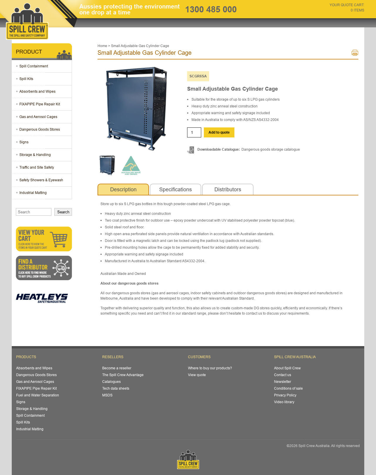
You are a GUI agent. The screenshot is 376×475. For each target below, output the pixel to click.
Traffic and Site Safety (36, 167)
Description (123, 189)
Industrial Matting (33, 192)
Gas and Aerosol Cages (38, 116)
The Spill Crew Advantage (123, 375)
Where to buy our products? (210, 368)
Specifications (175, 189)
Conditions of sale (288, 388)
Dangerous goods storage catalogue (270, 149)
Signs (23, 142)
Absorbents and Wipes (37, 91)
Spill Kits (26, 79)
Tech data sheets (115, 388)
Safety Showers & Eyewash (41, 180)
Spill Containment (33, 66)
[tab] (123, 189)
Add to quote (219, 132)
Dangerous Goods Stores (39, 129)
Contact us (282, 375)
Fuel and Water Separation (37, 395)
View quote (197, 375)
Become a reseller (116, 368)
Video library (284, 402)
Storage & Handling (35, 154)
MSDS (107, 395)
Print (355, 54)
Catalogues (111, 381)
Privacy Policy (285, 395)
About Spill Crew (287, 368)
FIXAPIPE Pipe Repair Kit (39, 104)
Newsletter (282, 381)
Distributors (227, 189)
